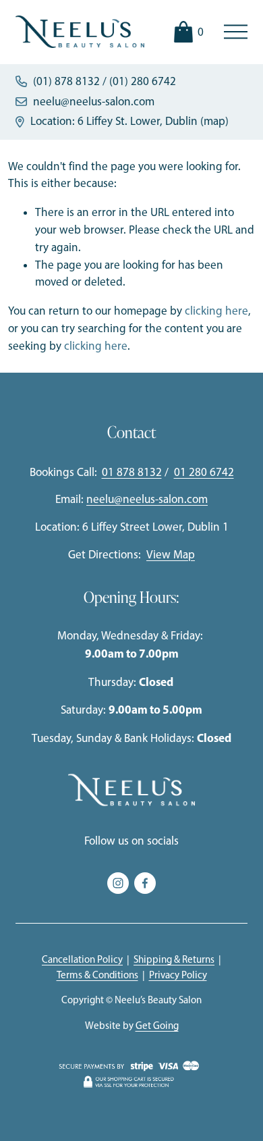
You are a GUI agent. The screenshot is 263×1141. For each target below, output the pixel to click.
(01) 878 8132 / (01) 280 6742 (104, 81)
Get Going (157, 1025)
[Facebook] (145, 883)
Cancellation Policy (82, 959)
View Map (170, 554)
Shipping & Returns (174, 959)
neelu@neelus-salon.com (93, 101)
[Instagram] (118, 883)
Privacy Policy (178, 975)
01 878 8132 (132, 472)
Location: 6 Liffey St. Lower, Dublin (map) (129, 121)
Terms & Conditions (97, 975)
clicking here (216, 310)
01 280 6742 (204, 472)
